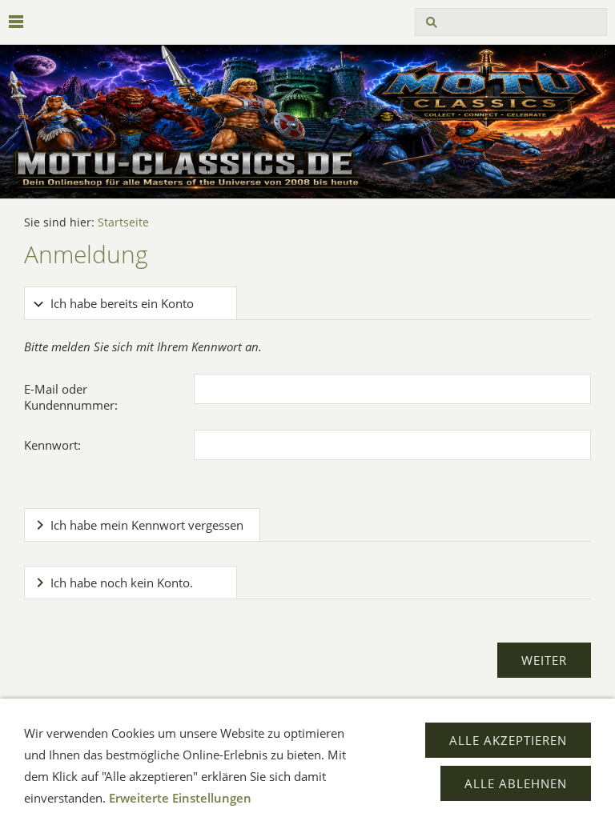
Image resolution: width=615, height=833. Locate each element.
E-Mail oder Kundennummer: (71, 397)
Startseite (123, 222)
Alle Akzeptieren (508, 740)
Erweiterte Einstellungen (180, 798)
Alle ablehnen (515, 783)
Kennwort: (52, 445)
